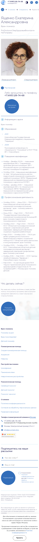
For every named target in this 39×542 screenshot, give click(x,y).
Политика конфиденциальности (13, 403)
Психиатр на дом (7, 333)
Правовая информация (10, 412)
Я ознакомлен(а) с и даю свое (27, 477)
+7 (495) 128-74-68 (14, 95)
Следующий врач (31, 80)
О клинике (11, 9)
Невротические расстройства (12, 376)
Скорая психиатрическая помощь (13, 350)
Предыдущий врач (9, 80)
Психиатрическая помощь (11, 346)
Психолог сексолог (8, 394)
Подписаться (8, 478)
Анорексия (5, 355)
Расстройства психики (9, 364)
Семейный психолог (8, 386)
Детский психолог (8, 390)
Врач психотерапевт (8, 337)
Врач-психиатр (7, 329)
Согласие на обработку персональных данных (18, 408)
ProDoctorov (6, 30)
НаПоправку (6, 33)
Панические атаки (8, 372)
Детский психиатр (7, 341)
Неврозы (4, 359)
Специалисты (23, 9)
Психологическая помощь (11, 382)
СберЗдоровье (18, 30)
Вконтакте (29, 30)
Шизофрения (6, 368)
